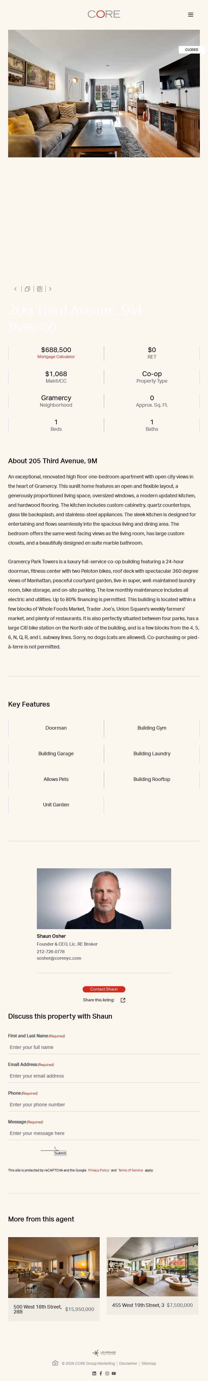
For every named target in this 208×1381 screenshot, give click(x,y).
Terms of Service (130, 1170)
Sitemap (149, 1364)
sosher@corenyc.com (59, 958)
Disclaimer (128, 1364)
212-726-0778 (50, 952)
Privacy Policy (98, 1170)
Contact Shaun (104, 989)
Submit (60, 1153)
